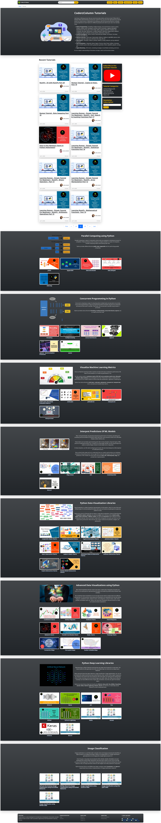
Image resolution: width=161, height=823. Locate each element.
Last (94, 226)
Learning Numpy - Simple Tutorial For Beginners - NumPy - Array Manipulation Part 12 (84, 180)
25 (80, 226)
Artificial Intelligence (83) (109, 88)
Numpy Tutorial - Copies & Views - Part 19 (84, 84)
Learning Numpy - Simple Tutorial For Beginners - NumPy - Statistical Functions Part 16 (85, 147)
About (140, 2)
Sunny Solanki (65, 150)
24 (76, 226)
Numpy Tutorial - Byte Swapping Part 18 (54, 114)
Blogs (115, 2)
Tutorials (110, 2)
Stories (135, 2)
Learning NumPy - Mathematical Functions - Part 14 (84, 211)
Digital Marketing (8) (108, 92)
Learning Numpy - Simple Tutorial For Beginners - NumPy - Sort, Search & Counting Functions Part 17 (85, 115)
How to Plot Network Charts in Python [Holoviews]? (51, 146)
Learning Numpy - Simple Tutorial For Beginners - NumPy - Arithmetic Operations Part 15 (53, 212)
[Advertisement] (111, 118)
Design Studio (128, 2)
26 (85, 226)
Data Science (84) (107, 90)
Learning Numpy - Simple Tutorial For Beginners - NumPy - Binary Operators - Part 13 (53, 180)
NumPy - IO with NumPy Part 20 (52, 83)
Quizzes (121, 2)
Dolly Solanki (66, 86)
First (66, 226)
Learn (76, 2)
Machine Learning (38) (108, 93)
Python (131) (106, 95)
